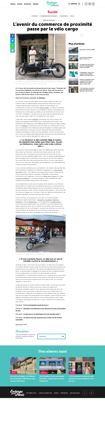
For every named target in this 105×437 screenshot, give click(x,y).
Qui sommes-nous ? (31, 393)
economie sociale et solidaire (49, 16)
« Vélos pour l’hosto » (49, 176)
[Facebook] (86, 3)
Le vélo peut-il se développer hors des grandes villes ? (41, 314)
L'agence (56, 393)
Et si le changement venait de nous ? (36, 305)
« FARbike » (25, 126)
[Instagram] (93, 3)
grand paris (63, 16)
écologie (34, 16)
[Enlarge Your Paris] (52, 6)
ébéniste (56, 200)
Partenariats (64, 393)
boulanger (48, 200)
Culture (12, 4)
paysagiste (40, 200)
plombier (19, 202)
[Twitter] (89, 3)
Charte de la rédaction (45, 393)
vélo (72, 16)
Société (19, 4)
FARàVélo (42, 98)
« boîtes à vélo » (55, 202)
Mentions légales (75, 393)
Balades (35, 4)
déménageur (33, 202)
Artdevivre (27, 4)
